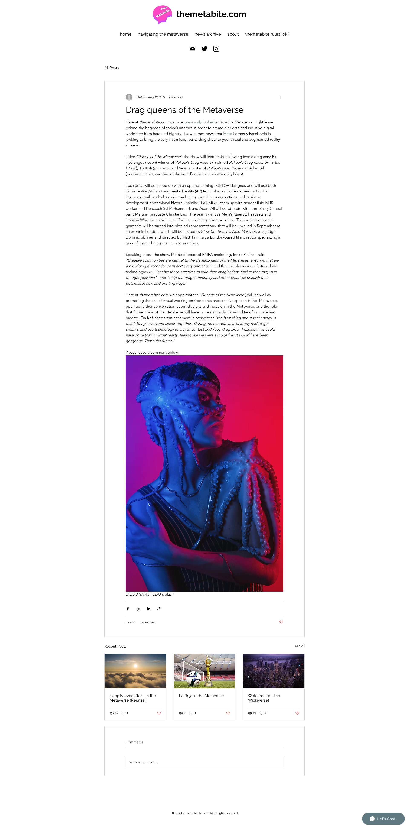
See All (300, 646)
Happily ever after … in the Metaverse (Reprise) (133, 697)
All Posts (111, 67)
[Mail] (192, 48)
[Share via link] (159, 609)
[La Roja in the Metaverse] (204, 671)
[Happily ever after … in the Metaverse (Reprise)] (135, 671)
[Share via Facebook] (128, 609)
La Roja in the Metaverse (201, 695)
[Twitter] (204, 49)
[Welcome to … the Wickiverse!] (273, 671)
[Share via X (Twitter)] (138, 609)
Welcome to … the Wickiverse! (264, 697)
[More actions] (280, 97)
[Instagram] (216, 49)
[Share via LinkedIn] (149, 609)
